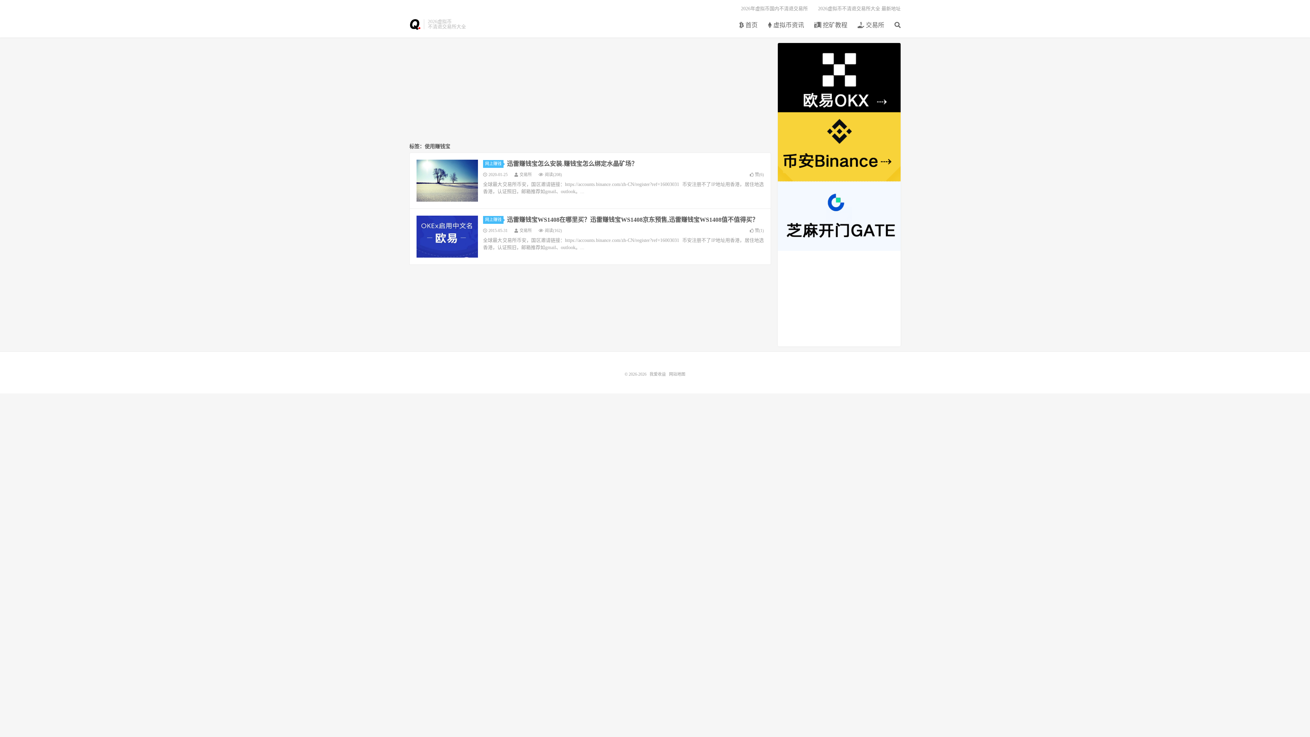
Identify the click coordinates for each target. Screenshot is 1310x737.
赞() (759, 174)
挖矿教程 (834, 25)
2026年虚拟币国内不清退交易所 (774, 8)
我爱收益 (414, 24)
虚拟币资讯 (788, 25)
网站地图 (677, 374)
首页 (751, 25)
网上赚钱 (493, 163)
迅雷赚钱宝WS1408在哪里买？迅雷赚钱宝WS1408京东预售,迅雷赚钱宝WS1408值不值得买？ (632, 219)
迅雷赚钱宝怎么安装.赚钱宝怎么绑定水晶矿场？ (572, 163)
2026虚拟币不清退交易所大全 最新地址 (859, 8)
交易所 (874, 25)
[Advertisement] (590, 91)
